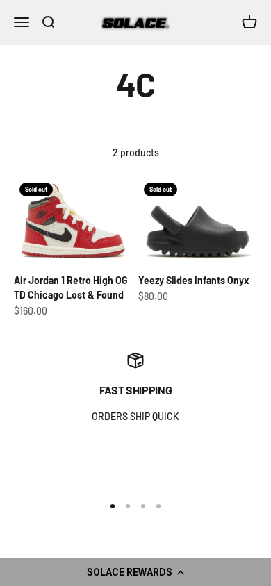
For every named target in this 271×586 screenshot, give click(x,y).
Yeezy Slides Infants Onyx (193, 280)
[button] (135, 572)
